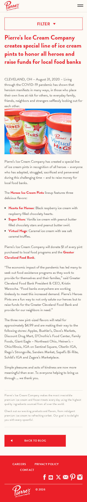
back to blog (35, 440)
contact (27, 470)
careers (19, 464)
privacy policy (47, 464)
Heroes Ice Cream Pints (27, 192)
